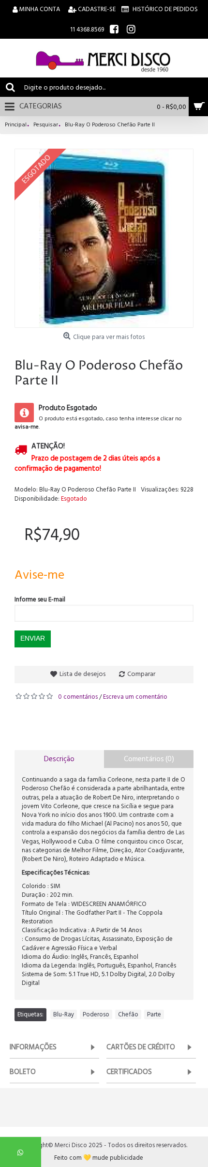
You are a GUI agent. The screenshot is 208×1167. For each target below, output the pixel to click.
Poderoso (96, 1014)
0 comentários (78, 696)
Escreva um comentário (135, 696)
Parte (154, 1014)
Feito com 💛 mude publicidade (98, 1158)
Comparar (141, 673)
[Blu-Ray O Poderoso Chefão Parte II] (104, 238)
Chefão (128, 1014)
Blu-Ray (63, 1014)
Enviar (32, 638)
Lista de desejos (82, 673)
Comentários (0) (149, 759)
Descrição (59, 759)
